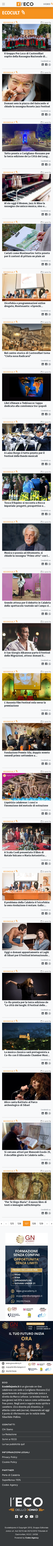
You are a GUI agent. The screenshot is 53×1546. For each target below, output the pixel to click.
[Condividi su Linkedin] (43, 64)
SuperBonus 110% (11, 1480)
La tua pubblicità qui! (13, 1444)
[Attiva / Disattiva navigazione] (3, 4)
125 (12, 1223)
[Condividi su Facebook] (46, 64)
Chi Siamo (7, 1429)
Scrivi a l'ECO (9, 1439)
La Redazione (9, 1434)
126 (19, 1223)
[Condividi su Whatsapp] (49, 64)
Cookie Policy (9, 1462)
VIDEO (47, 4)
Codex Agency (10, 1484)
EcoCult (10, 22)
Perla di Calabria (11, 1475)
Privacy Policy (9, 1457)
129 (41, 1223)
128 (34, 1223)
